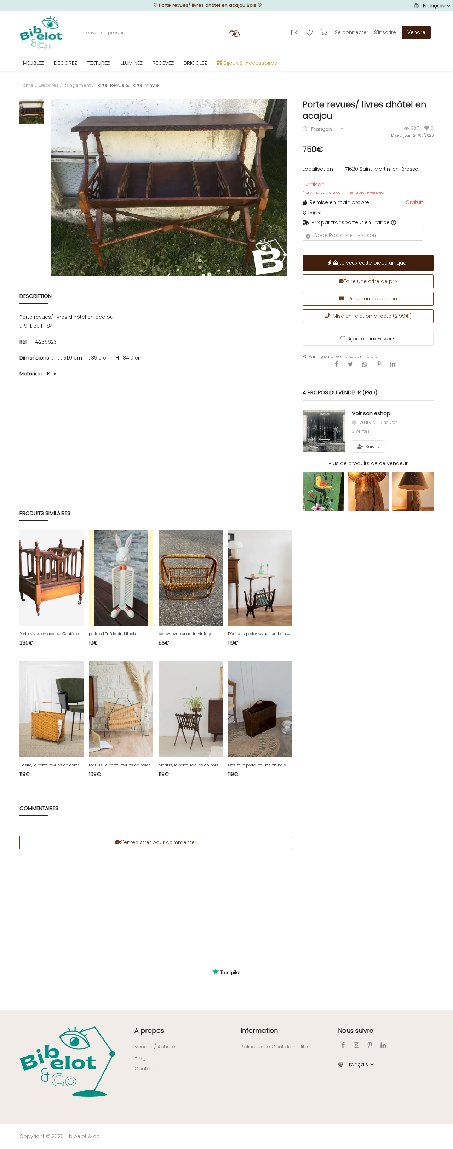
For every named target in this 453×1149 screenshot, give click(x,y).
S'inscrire (385, 32)
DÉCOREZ (65, 63)
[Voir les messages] (295, 32)
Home (26, 85)
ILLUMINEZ (131, 63)
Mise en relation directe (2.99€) (371, 315)
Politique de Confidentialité (274, 1046)
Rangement (77, 85)
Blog (140, 1057)
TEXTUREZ (98, 63)
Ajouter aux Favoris (372, 338)
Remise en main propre (338, 202)
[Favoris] (310, 32)
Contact (144, 1068)
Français (434, 5)
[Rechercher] (234, 33)
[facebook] (343, 1045)
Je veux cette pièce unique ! (373, 262)
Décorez (48, 85)
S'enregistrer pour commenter (158, 842)
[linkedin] (383, 1045)
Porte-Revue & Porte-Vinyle (127, 85)
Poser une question (372, 298)
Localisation (318, 168)
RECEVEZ (163, 63)
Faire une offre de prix (370, 281)
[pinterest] (370, 1045)
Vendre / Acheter (155, 1046)
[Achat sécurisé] (324, 32)
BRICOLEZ (195, 63)
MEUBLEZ (33, 63)
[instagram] (356, 1045)
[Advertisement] (155, 427)
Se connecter (351, 32)
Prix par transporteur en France (349, 222)
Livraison (344, 188)
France (314, 213)
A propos (149, 1030)
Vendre (416, 32)
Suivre (371, 446)
